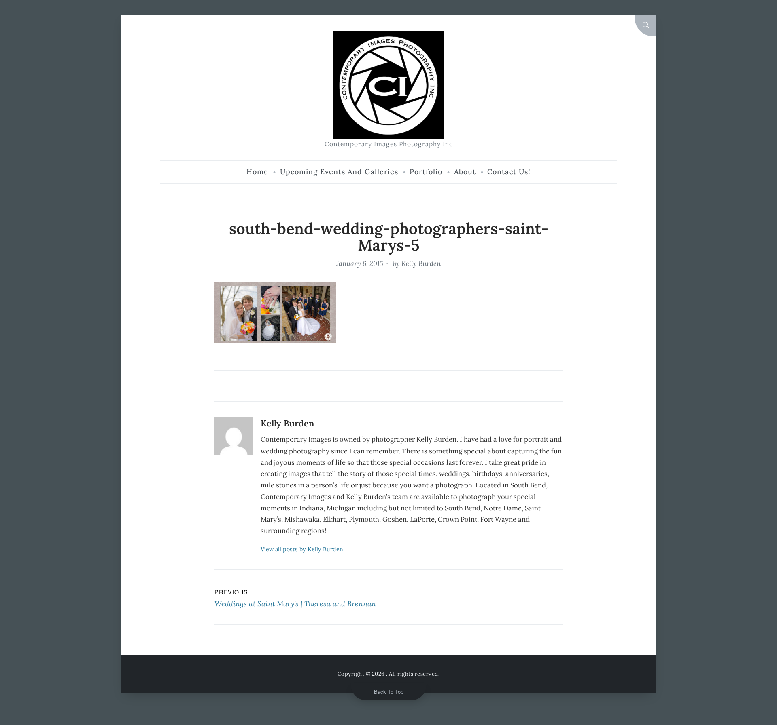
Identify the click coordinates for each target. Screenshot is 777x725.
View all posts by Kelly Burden (302, 549)
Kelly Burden (421, 263)
